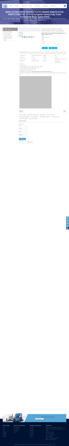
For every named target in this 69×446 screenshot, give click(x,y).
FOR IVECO (32, 436)
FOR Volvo (15, 431)
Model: (43, 36)
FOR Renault (32, 430)
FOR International (16, 428)
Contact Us (5, 436)
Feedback (4, 435)
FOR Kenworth (16, 430)
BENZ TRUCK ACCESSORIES (44, 116)
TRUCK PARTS (42, 114)
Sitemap (41, 444)
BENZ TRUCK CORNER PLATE (33, 114)
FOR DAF (31, 435)
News (4, 430)
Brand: (43, 38)
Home (4, 427)
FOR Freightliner (16, 427)
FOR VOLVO (32, 433)
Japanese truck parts (8, 38)
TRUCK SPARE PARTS (55, 116)
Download (4, 433)
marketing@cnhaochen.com (53, 438)
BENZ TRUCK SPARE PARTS (24, 116)
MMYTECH (51, 444)
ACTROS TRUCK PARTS (33, 118)
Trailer (5, 40)
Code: (43, 40)
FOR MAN (31, 428)
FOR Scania (32, 431)
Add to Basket (53, 48)
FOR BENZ (31, 427)
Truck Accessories (34, 116)
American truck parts (8, 31)
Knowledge (5, 431)
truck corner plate (23, 114)
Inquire (44, 48)
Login (54, 444)
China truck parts (7, 33)
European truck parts (8, 36)
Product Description (23, 52)
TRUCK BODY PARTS (23, 118)
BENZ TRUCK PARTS (50, 114)
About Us (4, 428)
